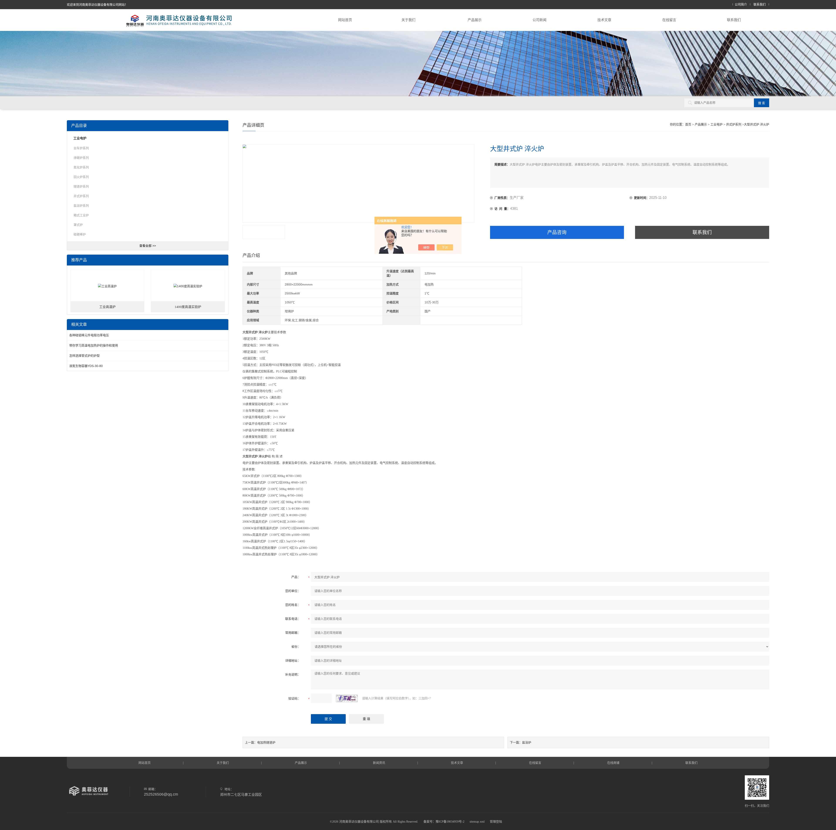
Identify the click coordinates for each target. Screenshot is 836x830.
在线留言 (669, 20)
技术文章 (604, 20)
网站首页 (345, 20)
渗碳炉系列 (81, 157)
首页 (688, 124)
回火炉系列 (81, 177)
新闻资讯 (379, 762)
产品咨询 (556, 232)
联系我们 (759, 4)
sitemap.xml (477, 821)
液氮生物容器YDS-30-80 (86, 366)
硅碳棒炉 (80, 234)
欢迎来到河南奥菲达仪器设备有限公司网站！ (97, 4)
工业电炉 (716, 124)
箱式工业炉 (81, 215)
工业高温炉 (107, 307)
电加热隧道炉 (266, 742)
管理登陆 (496, 821)
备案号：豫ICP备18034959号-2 (443, 821)
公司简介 (741, 4)
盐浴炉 (526, 742)
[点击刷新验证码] (347, 698)
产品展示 (475, 20)
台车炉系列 (81, 148)
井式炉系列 (733, 124)
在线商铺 (613, 762)
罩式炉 (78, 225)
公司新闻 (539, 20)
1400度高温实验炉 (188, 307)
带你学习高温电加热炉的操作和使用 (93, 345)
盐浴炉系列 (81, 205)
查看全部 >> (147, 245)
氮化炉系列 (81, 167)
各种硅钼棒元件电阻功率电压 (89, 335)
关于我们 (408, 20)
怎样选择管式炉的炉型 (84, 355)
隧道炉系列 (81, 186)
